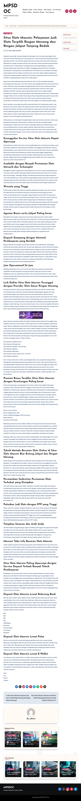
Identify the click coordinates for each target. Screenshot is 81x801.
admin (10, 50)
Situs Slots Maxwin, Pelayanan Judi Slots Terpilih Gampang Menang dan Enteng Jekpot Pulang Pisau (43, 698)
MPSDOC (8, 787)
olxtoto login (67, 34)
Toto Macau (50, 12)
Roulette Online (38, 12)
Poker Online (27, 12)
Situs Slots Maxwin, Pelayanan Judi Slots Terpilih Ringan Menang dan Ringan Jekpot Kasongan (18, 698)
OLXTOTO (46, 797)
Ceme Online (37, 9)
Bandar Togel (27, 9)
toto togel (66, 48)
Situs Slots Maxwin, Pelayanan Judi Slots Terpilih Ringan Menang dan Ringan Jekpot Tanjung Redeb (30, 42)
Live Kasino (57, 9)
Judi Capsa (47, 9)
